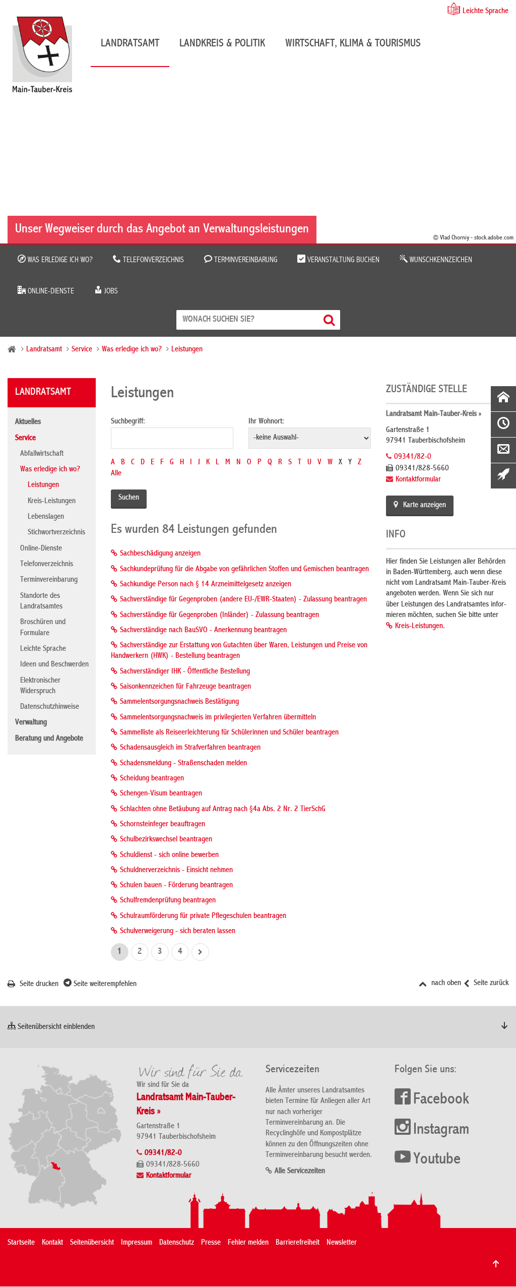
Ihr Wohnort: (266, 422)
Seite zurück (490, 983)
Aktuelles (28, 422)
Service (82, 350)
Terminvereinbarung (244, 260)
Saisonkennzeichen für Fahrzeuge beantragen (185, 687)
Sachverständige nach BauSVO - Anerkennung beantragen (203, 631)
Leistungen (187, 350)
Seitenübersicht (92, 1243)
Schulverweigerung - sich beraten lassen (177, 932)
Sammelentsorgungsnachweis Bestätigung (179, 702)
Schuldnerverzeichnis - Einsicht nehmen (176, 871)
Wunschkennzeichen (440, 260)
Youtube (437, 1160)
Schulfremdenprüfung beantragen (168, 901)
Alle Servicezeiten (300, 1172)
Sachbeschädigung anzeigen (160, 554)
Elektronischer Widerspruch (40, 686)
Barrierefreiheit (297, 1243)
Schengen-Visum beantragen (161, 794)
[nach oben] (495, 1263)
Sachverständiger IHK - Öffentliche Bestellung (185, 672)
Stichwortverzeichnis (56, 533)
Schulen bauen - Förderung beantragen (176, 886)
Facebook (441, 1100)
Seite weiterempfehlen (104, 984)
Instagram (441, 1130)
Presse (211, 1243)
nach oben (445, 983)
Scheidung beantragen (152, 779)
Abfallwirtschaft (41, 454)
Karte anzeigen (424, 506)
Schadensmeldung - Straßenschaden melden (183, 764)
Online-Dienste (50, 291)
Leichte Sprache (485, 12)
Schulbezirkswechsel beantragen (166, 840)
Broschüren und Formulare (43, 628)
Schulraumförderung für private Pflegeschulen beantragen (203, 916)
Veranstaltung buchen (342, 260)
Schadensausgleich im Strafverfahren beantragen (190, 748)
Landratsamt (130, 43)
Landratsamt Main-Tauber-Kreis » (433, 414)
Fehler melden (248, 1243)
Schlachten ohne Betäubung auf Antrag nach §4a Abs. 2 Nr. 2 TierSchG (223, 810)
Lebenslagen (46, 517)
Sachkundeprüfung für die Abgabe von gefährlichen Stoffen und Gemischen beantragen (244, 570)
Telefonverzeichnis (152, 260)
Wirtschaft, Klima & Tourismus (353, 43)
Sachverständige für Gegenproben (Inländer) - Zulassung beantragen (219, 615)
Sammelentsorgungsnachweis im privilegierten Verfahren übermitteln (218, 718)
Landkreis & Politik (222, 43)
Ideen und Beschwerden (54, 665)
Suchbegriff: (128, 422)
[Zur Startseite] (47, 58)
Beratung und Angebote (49, 739)
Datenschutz (176, 1243)
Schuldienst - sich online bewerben (169, 855)
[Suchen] (330, 320)
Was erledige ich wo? (59, 260)
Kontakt (52, 1243)
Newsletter (342, 1243)
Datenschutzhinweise (49, 707)
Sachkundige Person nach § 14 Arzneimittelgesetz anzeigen (205, 585)
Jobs (110, 291)
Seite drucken (38, 984)
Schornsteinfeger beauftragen (162, 825)
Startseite (21, 1243)
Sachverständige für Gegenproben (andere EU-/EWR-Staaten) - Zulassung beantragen (243, 600)
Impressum (136, 1243)
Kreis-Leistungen (52, 502)
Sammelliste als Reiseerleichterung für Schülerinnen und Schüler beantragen (229, 733)
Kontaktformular (418, 480)
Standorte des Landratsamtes (41, 601)
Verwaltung (31, 723)
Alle (116, 474)
